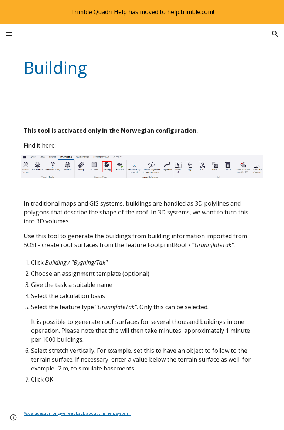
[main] (121, 67)
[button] (9, 34)
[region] (142, 12)
